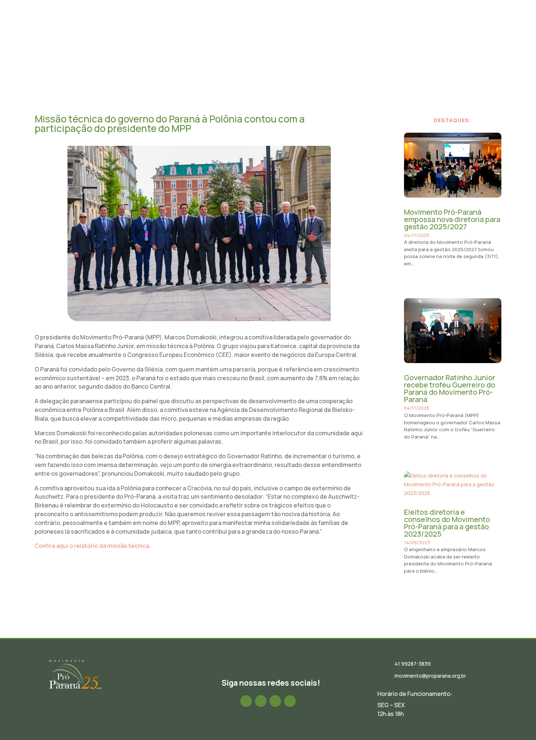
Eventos (316, 26)
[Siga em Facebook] (246, 701)
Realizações (351, 26)
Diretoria (254, 26)
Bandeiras (390, 26)
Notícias (286, 26)
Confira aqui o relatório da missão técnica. (93, 546)
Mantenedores (431, 26)
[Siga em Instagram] (261, 701)
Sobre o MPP (217, 26)
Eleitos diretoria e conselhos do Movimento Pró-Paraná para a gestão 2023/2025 (447, 523)
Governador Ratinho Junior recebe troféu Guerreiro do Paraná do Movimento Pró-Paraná (449, 388)
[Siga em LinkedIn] (275, 701)
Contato (470, 26)
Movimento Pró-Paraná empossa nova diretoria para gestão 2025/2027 (452, 219)
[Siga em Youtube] (290, 701)
